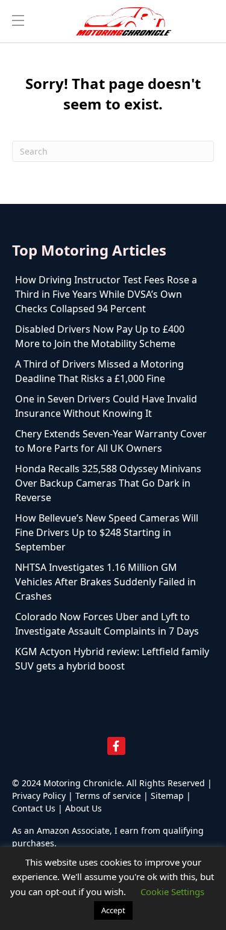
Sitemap (167, 795)
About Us (83, 808)
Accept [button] (113, 910)
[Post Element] (113, 294)
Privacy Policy (39, 795)
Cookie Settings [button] (172, 891)
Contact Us (33, 808)
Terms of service (108, 795)
